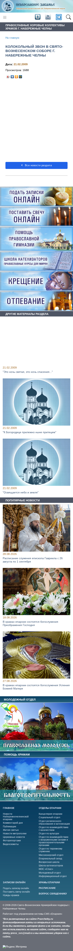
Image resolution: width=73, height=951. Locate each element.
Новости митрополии (14, 833)
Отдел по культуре (49, 833)
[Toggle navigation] (5, 17)
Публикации (9, 826)
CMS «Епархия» (53, 914)
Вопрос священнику (53, 893)
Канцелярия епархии (50, 814)
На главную (12, 38)
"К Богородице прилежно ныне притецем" (29, 432)
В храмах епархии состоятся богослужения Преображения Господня (30, 623)
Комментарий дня (13, 822)
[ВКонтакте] (12, 75)
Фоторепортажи (12, 840)
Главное (8, 808)
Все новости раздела (38, 165)
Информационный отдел (53, 876)
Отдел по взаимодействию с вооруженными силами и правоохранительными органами (53, 841)
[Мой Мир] (20, 75)
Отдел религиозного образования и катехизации (54, 822)
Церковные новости (14, 837)
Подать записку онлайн (16, 888)
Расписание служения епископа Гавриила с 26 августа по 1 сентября (33, 560)
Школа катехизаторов (51, 865)
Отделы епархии (50, 808)
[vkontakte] (37, 17)
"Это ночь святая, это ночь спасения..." (28, 371)
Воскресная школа (49, 862)
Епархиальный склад (50, 858)
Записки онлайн (14, 882)
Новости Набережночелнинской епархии (16, 817)
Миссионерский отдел (51, 855)
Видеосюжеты (11, 844)
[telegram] (58, 17)
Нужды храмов (11, 895)
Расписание (47, 888)
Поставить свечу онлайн (16, 891)
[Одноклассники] (16, 75)
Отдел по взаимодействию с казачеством (53, 828)
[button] (68, 17)
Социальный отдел (49, 817)
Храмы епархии (49, 882)
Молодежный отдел (50, 872)
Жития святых (11, 830)
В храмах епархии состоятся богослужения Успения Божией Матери (36, 687)
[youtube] (47, 17)
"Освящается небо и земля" (21, 492)
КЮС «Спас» (46, 869)
